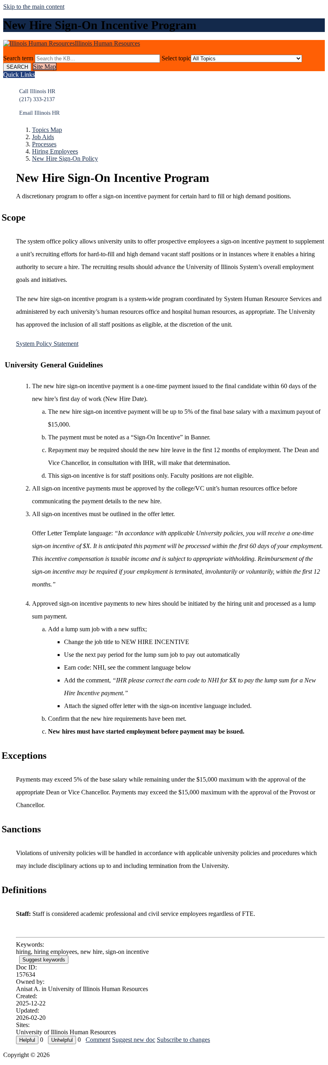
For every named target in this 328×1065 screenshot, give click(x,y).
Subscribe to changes (183, 1039)
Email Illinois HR (39, 113)
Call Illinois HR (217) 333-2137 (37, 95)
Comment (98, 1039)
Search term (18, 58)
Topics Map (47, 129)
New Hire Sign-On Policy (65, 158)
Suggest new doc (133, 1039)
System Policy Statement (47, 343)
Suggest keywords (43, 960)
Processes (44, 144)
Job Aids (43, 137)
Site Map (44, 66)
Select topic (176, 58)
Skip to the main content (33, 6)
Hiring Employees (55, 151)
